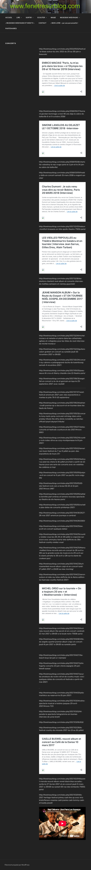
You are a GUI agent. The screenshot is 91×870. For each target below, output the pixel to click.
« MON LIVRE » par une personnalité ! (64, 23)
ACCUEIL (8, 17)
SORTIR (29, 17)
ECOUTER (41, 17)
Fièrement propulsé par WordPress (17, 865)
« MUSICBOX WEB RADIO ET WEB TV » (19, 23)
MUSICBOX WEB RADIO (69, 17)
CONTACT (42, 23)
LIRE (18, 17)
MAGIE (53, 17)
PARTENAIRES (11, 28)
